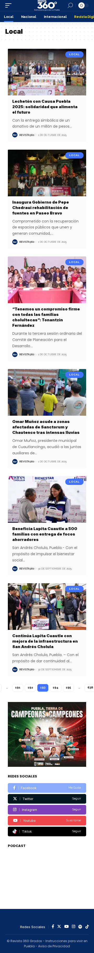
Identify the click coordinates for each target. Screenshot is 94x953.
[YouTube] (66, 926)
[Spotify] (80, 926)
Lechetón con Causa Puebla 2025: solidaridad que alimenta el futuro (45, 107)
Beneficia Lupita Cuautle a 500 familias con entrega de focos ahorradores (44, 534)
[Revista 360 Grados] (47, 5)
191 (17, 687)
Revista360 (26, 135)
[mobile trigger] (9, 5)
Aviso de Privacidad (54, 946)
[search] (70, 5)
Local (74, 54)
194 (55, 687)
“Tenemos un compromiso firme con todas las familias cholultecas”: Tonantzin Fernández (46, 317)
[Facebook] (47, 788)
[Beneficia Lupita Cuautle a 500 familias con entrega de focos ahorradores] (47, 499)
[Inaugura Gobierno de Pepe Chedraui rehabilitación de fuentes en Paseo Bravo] (47, 173)
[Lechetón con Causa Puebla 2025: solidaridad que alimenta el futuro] (47, 72)
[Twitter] (47, 799)
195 (68, 687)
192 (30, 687)
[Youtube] (47, 820)
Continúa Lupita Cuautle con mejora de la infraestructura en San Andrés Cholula (45, 641)
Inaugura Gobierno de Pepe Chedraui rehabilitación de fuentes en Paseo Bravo (40, 207)
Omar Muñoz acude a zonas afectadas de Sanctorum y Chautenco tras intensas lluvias (46, 427)
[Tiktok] (47, 831)
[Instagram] (47, 810)
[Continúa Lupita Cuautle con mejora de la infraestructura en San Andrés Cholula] (47, 606)
